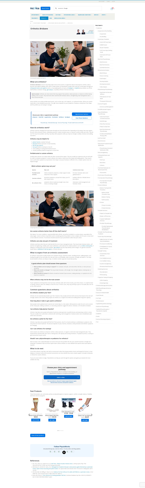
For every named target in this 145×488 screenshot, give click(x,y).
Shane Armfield (89, 33)
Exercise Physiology (62, 122)
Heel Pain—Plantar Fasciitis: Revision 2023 (61, 463)
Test (97, 322)
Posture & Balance (102, 185)
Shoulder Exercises (102, 210)
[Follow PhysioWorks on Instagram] (55, 452)
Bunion (71, 414)
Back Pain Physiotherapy (104, 59)
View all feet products (37, 435)
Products (43, 18)
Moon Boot (102, 162)
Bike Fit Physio (103, 73)
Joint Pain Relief (102, 138)
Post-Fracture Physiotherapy (105, 175)
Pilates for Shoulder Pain (106, 213)
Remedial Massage (52, 122)
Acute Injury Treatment (103, 39)
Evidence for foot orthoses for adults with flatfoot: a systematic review (71, 472)
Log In (113, 1)
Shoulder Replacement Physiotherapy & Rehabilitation (107, 228)
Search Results (99, 295)
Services (96, 14)
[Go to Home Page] (30, 23)
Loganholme (47, 117)
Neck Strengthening (102, 152)
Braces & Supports (52, 410)
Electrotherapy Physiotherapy (105, 89)
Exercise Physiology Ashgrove (103, 319)
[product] (52, 403)
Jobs (51, 18)
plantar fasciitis (36, 142)
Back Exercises (103, 62)
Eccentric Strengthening (105, 263)
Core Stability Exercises (105, 258)
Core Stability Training (105, 261)
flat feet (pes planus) (38, 145)
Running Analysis (104, 81)
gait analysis (50, 89)
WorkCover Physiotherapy (102, 306)
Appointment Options (81, 114)
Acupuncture (103, 34)
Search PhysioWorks (47, 14)
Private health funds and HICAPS (75, 122)
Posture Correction (106, 205)
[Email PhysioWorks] (72, 452)
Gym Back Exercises (105, 67)
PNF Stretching (103, 274)
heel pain (35, 143)
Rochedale (55, 117)
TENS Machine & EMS (39, 414)
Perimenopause (100, 301)
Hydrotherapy (103, 121)
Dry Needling (103, 36)
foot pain (35, 147)
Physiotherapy (44, 122)
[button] (58, 430)
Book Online (45, 8)
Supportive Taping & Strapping (105, 277)
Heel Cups (102, 159)
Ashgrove (34, 117)
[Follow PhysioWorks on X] (68, 452)
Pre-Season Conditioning (106, 243)
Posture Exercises (106, 208)
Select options (52, 416)
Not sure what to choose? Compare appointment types (62, 381)
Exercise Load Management (106, 106)
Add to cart (35, 420)
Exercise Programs (102, 103)
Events (97, 316)
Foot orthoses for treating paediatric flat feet (54, 475)
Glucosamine (103, 172)
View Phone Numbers (82, 118)
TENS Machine (32, 414)
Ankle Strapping (104, 280)
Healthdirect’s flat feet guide (44, 249)
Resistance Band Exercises (106, 266)
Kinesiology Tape (104, 283)
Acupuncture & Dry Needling (104, 31)
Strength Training (102, 251)
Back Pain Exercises (104, 64)
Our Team (58, 14)
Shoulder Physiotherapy (106, 223)
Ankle (46, 410)
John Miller (90, 32)
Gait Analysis (103, 78)
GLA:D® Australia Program (104, 109)
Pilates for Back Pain (105, 126)
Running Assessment (105, 84)
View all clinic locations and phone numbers (62, 382)
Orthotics (102, 165)
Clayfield (77, 88)
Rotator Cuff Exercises (105, 216)
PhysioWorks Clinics (69, 14)
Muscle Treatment (104, 47)
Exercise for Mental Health (102, 292)
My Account (102, 1)
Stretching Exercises (103, 269)
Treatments (34, 18)
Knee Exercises (101, 141)
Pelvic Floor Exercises (105, 124)
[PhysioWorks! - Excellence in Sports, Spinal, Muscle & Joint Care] (34, 8)
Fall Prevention (105, 199)
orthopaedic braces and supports (38, 88)
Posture (102, 202)
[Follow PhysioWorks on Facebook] (51, 452)
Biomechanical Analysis (103, 70)
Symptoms (98, 313)
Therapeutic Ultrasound (105, 101)
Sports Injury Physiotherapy (104, 236)
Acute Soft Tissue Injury (105, 42)
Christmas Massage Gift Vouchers (104, 285)
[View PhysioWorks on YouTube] (59, 452)
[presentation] (29, 415)
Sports (103, 14)
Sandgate (70, 88)
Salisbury (61, 117)
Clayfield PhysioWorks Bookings (103, 303)
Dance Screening (104, 76)
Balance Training (106, 197)
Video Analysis (103, 87)
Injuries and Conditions (84, 14)
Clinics (108, 1)
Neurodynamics (104, 272)
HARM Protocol (103, 45)
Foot (58, 410)
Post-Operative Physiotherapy (105, 178)
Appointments (35, 14)
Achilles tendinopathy (87, 246)
